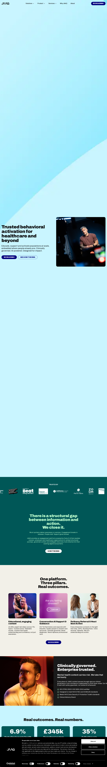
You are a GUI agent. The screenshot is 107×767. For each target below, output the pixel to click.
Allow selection (93, 747)
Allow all (93, 741)
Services (51, 3)
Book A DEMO (98, 3)
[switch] (48, 763)
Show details (87, 763)
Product (40, 3)
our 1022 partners (32, 743)
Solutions (29, 3)
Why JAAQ (63, 3)
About (73, 3)
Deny (93, 752)
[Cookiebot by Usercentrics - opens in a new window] (11, 763)
